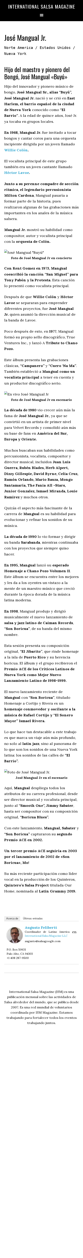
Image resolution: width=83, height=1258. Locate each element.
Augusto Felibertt (41, 927)
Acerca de (12, 918)
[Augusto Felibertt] (15, 942)
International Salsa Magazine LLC (46, 936)
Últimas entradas (33, 918)
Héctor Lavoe (16, 172)
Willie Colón (16, 150)
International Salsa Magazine (41, 6)
